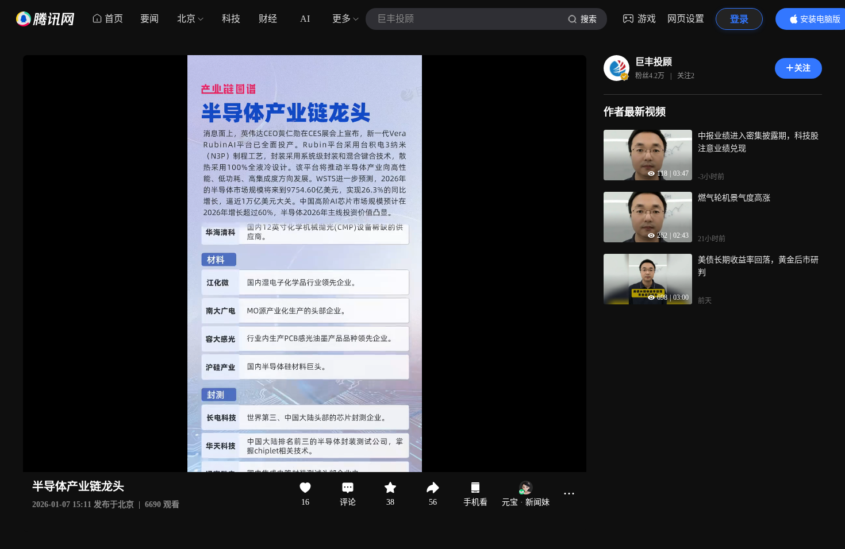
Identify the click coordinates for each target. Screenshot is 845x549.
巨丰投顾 (653, 62)
